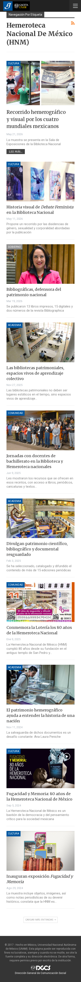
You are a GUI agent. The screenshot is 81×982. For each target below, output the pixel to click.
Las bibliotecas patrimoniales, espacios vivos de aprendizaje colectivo (35, 373)
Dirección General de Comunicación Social (40, 973)
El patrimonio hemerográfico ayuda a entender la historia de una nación (40, 715)
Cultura (13, 63)
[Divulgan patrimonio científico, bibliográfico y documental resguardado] (40, 518)
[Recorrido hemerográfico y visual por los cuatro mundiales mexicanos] (40, 83)
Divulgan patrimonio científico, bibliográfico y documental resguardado (37, 549)
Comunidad (15, 413)
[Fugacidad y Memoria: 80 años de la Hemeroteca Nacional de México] (40, 768)
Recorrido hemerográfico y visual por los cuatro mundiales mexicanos (36, 119)
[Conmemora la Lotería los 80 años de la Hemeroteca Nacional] (40, 602)
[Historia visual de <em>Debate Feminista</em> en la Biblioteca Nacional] (40, 181)
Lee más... (15, 151)
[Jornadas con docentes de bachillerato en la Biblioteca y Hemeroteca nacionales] (40, 430)
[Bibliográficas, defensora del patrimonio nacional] (40, 264)
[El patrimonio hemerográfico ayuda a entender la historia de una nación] (40, 685)
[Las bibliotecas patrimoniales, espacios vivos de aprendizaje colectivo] (40, 342)
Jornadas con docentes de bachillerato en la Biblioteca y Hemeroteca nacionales (34, 461)
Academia (14, 325)
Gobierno (14, 246)
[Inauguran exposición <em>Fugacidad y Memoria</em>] (40, 851)
